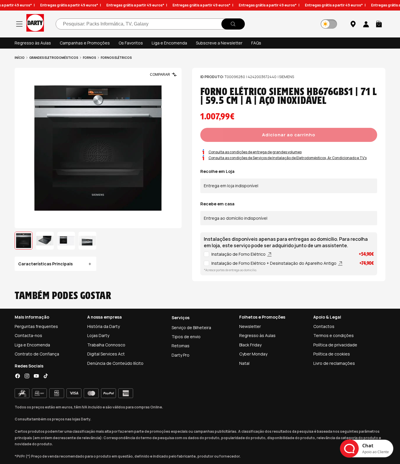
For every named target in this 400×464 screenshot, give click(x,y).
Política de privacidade (335, 345)
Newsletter (250, 326)
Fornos (89, 58)
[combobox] (150, 24)
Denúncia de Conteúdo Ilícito (115, 363)
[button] (378, 24)
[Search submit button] (233, 24)
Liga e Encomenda (169, 43)
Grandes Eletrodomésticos (53, 58)
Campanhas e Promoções (85, 43)
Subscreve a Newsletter (219, 43)
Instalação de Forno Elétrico (238, 254)
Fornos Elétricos (116, 58)
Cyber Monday (253, 354)
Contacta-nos (28, 335)
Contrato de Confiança (37, 354)
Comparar (160, 75)
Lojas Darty (98, 335)
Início (20, 58)
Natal (244, 363)
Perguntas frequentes (36, 326)
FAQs (256, 43)
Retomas (180, 345)
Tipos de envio (186, 336)
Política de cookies (331, 354)
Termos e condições (333, 335)
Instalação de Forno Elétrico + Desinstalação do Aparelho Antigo (274, 263)
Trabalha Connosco (106, 345)
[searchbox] (150, 24)
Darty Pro (180, 355)
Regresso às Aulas (33, 43)
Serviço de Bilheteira (191, 327)
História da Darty (103, 326)
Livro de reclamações (334, 363)
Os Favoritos (131, 43)
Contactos (323, 326)
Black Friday (250, 345)
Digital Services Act (106, 354)
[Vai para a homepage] (35, 24)
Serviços (180, 317)
